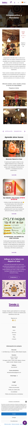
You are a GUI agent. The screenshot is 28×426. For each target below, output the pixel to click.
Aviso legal (22, 424)
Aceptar (14, 413)
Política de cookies (7, 424)
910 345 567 (14, 367)
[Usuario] (14, 2)
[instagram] (15, 320)
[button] (26, 401)
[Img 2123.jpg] (15, 123)
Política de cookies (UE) (14, 389)
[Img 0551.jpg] (15, 105)
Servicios (14, 332)
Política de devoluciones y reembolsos (14, 394)
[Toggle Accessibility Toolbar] (25, 423)
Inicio (14, 330)
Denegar (14, 417)
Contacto (14, 339)
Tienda (14, 334)
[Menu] (18, 2)
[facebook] (13, 320)
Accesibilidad (14, 391)
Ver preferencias (14, 421)
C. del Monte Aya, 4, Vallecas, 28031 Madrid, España (14, 351)
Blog (14, 336)
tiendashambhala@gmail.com (14, 372)
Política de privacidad (15, 424)
